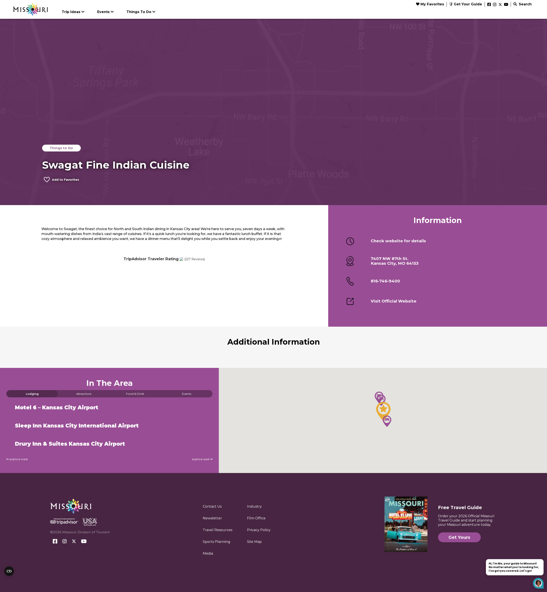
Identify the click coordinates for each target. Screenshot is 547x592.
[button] (383, 411)
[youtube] (506, 5)
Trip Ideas (71, 12)
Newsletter (212, 518)
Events (103, 12)
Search (525, 4)
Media (208, 553)
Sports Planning (216, 542)
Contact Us (212, 506)
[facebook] (489, 5)
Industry (254, 506)
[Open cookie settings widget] (9, 571)
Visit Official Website (393, 301)
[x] (500, 5)
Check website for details (398, 241)
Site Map (254, 542)
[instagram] (494, 5)
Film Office (256, 518)
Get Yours (459, 537)
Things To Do (138, 12)
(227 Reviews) (194, 259)
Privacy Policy (259, 530)
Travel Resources (217, 530)
